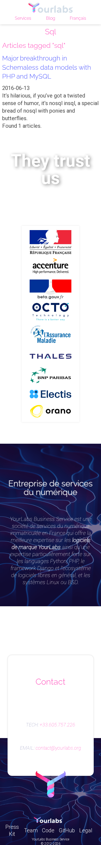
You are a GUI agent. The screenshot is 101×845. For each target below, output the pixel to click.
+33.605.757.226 (57, 725)
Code (48, 830)
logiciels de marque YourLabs (51, 543)
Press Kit (12, 830)
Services (23, 18)
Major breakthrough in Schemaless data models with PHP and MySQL (46, 67)
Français (78, 18)
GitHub (67, 830)
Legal (85, 830)
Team (31, 830)
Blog (50, 18)
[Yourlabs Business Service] (50, 8)
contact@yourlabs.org (58, 748)
